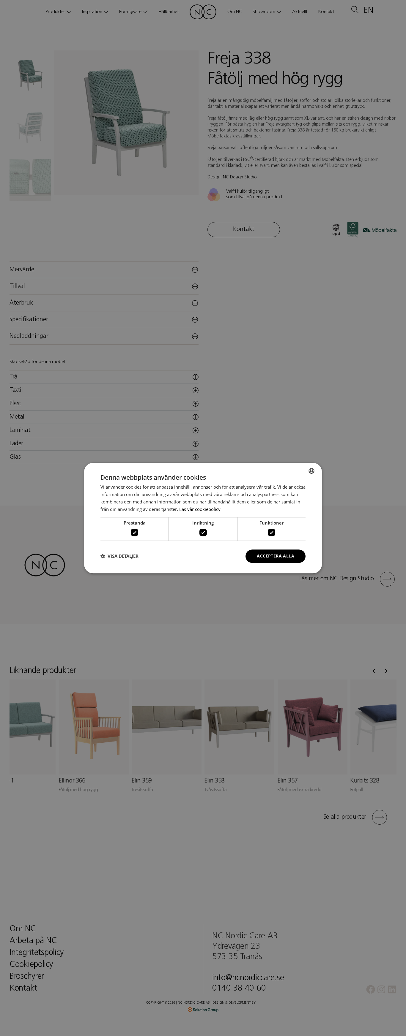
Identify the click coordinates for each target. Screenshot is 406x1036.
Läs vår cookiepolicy (200, 509)
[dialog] (203, 518)
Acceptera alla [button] (275, 556)
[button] (119, 556)
